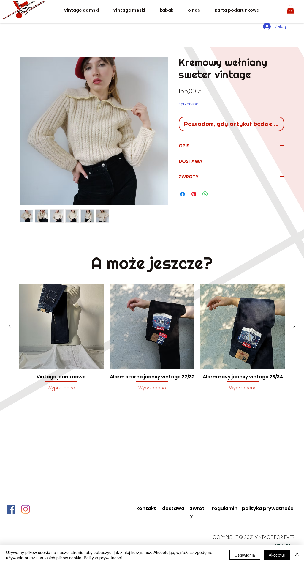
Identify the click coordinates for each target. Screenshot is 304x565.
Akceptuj (277, 555)
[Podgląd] (61, 326)
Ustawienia (245, 555)
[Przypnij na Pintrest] (193, 194)
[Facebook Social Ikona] (11, 509)
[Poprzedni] (10, 326)
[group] (152, 341)
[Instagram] (25, 509)
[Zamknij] (296, 555)
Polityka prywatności (103, 558)
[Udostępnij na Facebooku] (182, 194)
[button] (290, 9)
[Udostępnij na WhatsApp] (205, 194)
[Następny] (293, 326)
